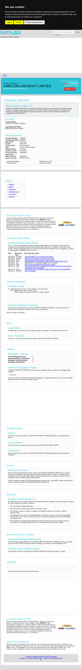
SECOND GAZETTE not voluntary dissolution (39, 256)
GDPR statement (51, 656)
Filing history (12, 194)
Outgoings (12, 196)
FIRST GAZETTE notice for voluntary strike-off (39, 258)
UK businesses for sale (35, 658)
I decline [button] (19, 22)
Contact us (23, 658)
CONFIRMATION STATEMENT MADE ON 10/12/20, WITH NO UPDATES (48, 269)
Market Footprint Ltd (39, 656)
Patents (11, 187)
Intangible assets (14, 192)
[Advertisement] (41, 55)
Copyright (28, 656)
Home (5, 75)
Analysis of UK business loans (52, 658)
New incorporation (30, 271)
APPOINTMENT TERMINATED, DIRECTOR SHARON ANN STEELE (46, 261)
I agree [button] (9, 22)
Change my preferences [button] (34, 22)
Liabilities (11, 184)
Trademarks (12, 189)
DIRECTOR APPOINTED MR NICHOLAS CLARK (40, 264)
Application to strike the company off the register (40, 260)
